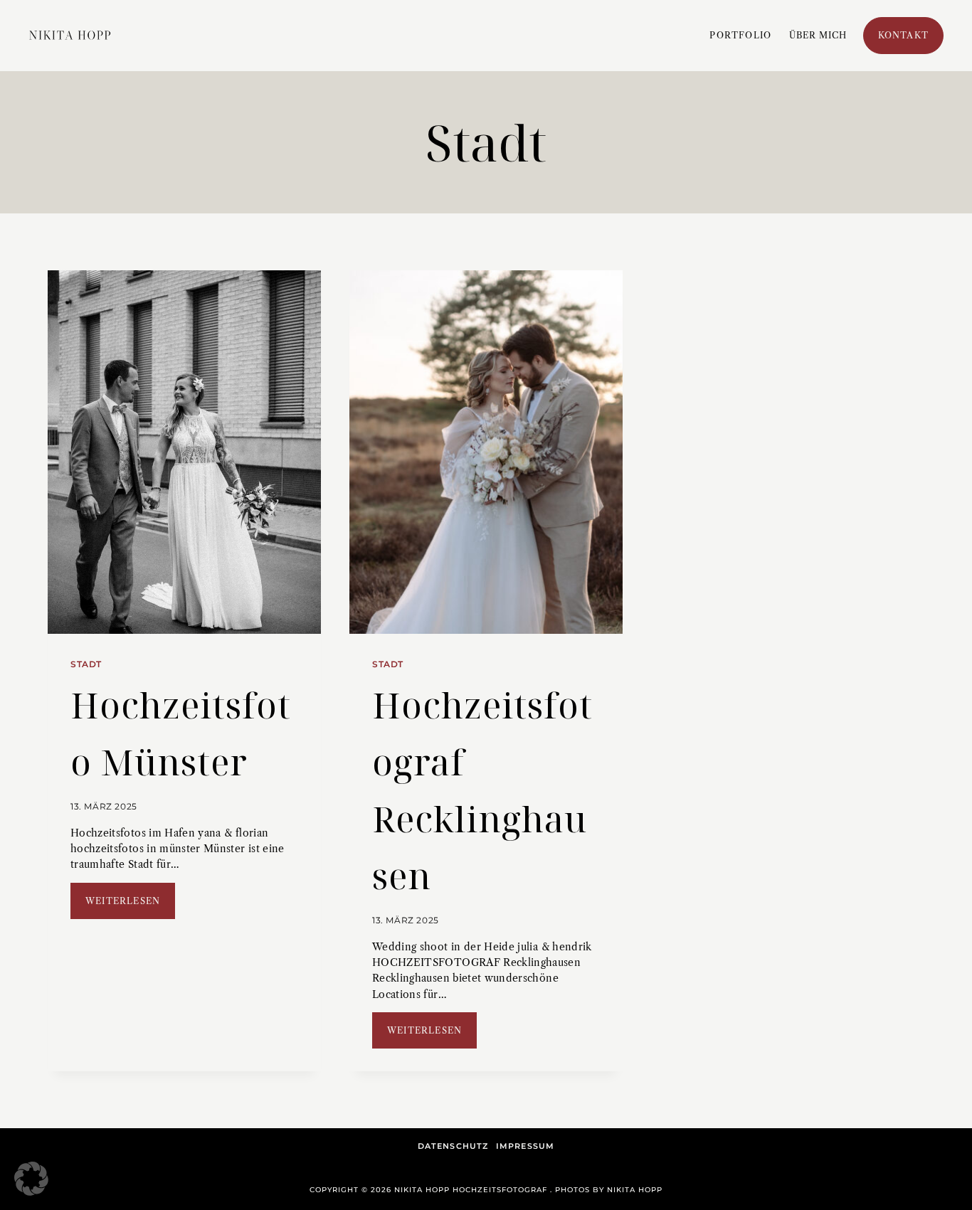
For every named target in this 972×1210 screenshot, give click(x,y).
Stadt (86, 664)
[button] (31, 1178)
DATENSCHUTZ (453, 1146)
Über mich (818, 35)
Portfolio (740, 35)
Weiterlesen (130, 907)
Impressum (525, 1146)
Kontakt (903, 35)
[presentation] (184, 452)
